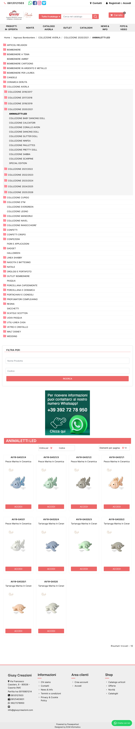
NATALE (11, 267)
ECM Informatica (73, 727)
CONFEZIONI (13, 239)
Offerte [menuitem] (112, 685)
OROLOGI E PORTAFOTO (19, 271)
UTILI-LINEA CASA (16, 322)
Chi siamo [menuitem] (46, 682)
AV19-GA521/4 (18, 457)
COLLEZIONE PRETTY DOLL (23, 149)
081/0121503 (15, 3)
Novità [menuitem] (111, 689)
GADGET (11, 248)
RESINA (11, 304)
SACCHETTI (13, 308)
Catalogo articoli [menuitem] (116, 682)
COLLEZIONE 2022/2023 (20, 174)
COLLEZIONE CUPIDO (18, 197)
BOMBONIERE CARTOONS (20, 63)
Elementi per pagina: (110, 448)
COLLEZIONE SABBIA (19, 154)
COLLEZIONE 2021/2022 (20, 169)
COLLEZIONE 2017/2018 (20, 97)
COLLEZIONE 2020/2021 (76, 37)
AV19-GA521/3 (51, 457)
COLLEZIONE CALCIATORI (22, 122)
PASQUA (11, 280)
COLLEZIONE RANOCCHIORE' (22, 225)
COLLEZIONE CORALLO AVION (24, 127)
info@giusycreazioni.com (20, 710)
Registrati (114, 3)
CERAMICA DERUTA (17, 82)
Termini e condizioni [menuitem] (51, 693)
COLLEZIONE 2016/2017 (20, 91)
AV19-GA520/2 (116, 519)
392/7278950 (17, 703)
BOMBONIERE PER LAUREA (20, 72)
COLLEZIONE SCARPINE (21, 158)
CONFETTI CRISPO (16, 234)
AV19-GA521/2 (83, 457)
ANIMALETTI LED (101, 37)
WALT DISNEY (14, 331)
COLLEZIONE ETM (16, 202)
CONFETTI (12, 230)
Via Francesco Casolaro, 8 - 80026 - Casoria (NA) (19, 684)
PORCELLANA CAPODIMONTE (22, 285)
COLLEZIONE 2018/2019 (20, 103)
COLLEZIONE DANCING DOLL (24, 131)
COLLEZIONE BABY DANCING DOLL (27, 118)
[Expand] (4, 45)
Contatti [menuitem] (45, 685)
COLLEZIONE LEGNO (17, 211)
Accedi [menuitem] (78, 685)
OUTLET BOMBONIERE (18, 276)
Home (7, 37)
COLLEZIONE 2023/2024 (20, 180)
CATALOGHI (86, 27)
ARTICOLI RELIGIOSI (17, 45)
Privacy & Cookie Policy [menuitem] (49, 699)
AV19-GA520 (51, 581)
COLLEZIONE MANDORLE (20, 216)
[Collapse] (4, 86)
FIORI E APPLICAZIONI (18, 243)
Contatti (97, 3)
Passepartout (73, 724)
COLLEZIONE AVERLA (49, 37)
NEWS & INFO (105, 28)
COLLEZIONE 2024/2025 (20, 186)
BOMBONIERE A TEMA (18, 54)
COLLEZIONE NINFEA (20, 140)
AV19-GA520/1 (18, 581)
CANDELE (12, 77)
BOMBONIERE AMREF (17, 59)
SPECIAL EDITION (18, 163)
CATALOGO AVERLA (49, 28)
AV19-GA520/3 (84, 519)
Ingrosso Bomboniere (24, 37)
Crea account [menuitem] (81, 682)
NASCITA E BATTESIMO (19, 262)
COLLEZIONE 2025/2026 (20, 192)
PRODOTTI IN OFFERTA (11, 28)
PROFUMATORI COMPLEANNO (22, 299)
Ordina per (43, 448)
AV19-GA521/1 (116, 457)
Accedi (127, 3)
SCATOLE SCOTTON (17, 313)
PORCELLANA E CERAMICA (21, 290)
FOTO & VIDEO (123, 28)
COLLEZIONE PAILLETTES (22, 145)
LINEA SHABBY (14, 257)
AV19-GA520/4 (51, 519)
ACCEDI (18, 506)
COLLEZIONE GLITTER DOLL (23, 136)
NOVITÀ (30, 27)
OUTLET (67, 27)
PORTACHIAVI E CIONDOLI (20, 294)
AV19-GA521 (18, 519)
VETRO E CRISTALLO (17, 327)
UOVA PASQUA (14, 317)
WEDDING (12, 336)
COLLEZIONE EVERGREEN (20, 206)
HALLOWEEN (13, 253)
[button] (95, 16)
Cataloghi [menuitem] (113, 693)
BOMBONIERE (14, 49)
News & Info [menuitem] (47, 689)
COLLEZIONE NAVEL (17, 220)
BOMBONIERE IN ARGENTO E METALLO (27, 68)
